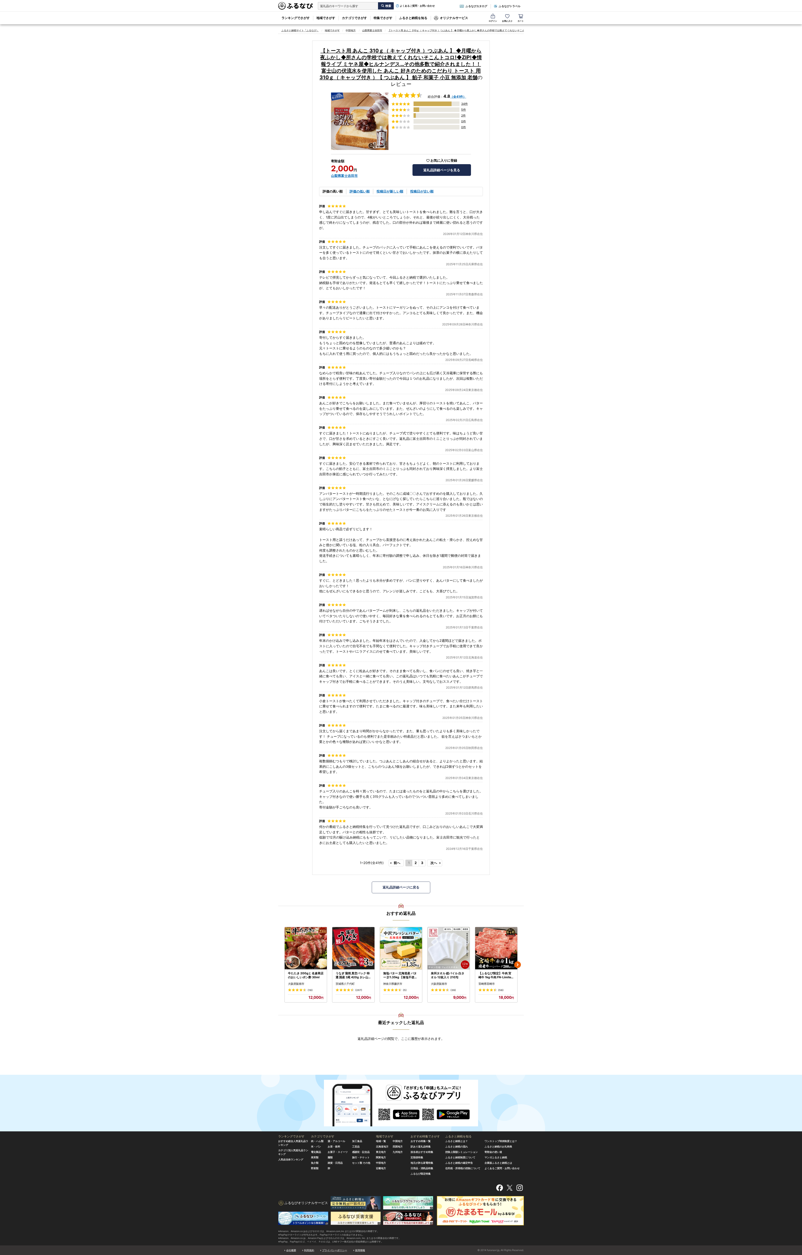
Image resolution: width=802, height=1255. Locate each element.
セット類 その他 (361, 1162)
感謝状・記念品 (361, 1151)
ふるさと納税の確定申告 (459, 1162)
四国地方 (398, 1146)
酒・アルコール (336, 1141)
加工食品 (357, 1141)
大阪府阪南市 (296, 983)
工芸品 (356, 1146)
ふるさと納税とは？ (456, 1141)
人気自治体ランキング (290, 1159)
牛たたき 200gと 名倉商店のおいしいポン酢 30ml (306, 975)
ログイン (493, 21)
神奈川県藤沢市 (392, 983)
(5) (405, 990)
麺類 (330, 1157)
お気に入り (507, 21)
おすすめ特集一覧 (421, 1141)
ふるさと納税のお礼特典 (498, 1146)
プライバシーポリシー (334, 1250)
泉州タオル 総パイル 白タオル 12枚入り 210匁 (447, 975)
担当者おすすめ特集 (422, 1151)
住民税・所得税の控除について (462, 1168)
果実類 (315, 1157)
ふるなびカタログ (476, 6)
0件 (463, 121)
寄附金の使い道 (493, 1151)
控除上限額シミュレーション (461, 1151)
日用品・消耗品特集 (422, 1168)
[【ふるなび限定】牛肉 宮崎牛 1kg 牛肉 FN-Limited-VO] (496, 948)
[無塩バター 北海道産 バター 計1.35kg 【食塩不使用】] (401, 948)
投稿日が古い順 (422, 191)
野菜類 (315, 1168)
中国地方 (398, 1141)
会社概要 (291, 1250)
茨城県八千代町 (345, 983)
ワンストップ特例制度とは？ (501, 1141)
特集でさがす (383, 18)
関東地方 (381, 1157)
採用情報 (360, 1250)
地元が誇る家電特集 (422, 1162)
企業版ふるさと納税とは (498, 1162)
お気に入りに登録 (443, 160)
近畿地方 (381, 1168)
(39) (453, 990)
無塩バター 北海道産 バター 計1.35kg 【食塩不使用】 (400, 975)
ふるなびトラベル (509, 6)
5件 (463, 109)
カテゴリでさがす (354, 18)
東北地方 (381, 1151)
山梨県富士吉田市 (372, 30)
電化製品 (316, 1151)
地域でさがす (325, 18)
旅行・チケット (361, 1157)
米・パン (316, 1146)
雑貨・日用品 (335, 1162)
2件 (463, 115)
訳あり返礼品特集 (421, 1146)
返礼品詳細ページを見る (441, 170)
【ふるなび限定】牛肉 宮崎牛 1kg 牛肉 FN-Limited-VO (495, 975)
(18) (310, 990)
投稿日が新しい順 (390, 191)
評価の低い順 (360, 191)
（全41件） (458, 97)
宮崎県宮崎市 (486, 983)
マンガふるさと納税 (496, 1157)
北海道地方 (382, 1146)
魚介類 (315, 1162)
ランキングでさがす (296, 18)
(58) (501, 990)
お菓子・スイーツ (338, 1151)
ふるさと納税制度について (460, 1157)
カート (521, 21)
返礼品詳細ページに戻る (401, 887)
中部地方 (351, 30)
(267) (358, 990)
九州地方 (398, 1151)
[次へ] (517, 964)
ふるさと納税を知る (413, 18)
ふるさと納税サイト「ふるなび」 (300, 30)
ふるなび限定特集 (421, 1173)
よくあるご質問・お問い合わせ (417, 6)
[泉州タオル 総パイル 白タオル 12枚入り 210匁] (449, 948)
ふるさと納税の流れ (456, 1146)
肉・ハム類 (317, 1141)
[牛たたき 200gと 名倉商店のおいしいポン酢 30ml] (306, 948)
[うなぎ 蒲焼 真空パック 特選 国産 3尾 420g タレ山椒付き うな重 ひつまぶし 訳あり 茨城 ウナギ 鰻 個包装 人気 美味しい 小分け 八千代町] (353, 948)
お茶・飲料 (334, 1146)
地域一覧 (381, 1141)
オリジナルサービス (454, 18)
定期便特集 (417, 1157)
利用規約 (309, 1250)
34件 (464, 103)
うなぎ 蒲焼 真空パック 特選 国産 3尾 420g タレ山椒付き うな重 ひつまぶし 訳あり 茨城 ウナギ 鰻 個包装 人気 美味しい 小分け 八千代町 (353, 975)
